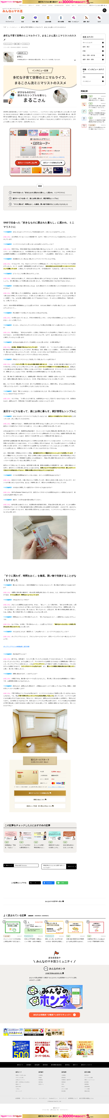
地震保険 (86, 1084)
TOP (4, 27)
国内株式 (64, 1077)
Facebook (49, 882)
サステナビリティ (64, 1109)
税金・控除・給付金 (89, 55)
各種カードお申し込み (21, 1075)
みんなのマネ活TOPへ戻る (53, 901)
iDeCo (63, 1086)
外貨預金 (41, 1079)
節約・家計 (86, 47)
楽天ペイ (74, 5)
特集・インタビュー (73, 21)
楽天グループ (22, 5)
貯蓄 (84, 51)
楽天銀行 (38, 5)
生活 (22, 21)
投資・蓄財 (35, 21)
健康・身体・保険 (88, 59)
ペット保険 (87, 1088)
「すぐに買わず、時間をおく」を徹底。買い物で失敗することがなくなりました (40, 204)
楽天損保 (86, 1082)
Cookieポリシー (53, 1098)
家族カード (18, 1084)
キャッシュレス (87, 42)
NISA (63, 1084)
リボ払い (18, 1088)
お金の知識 (48, 21)
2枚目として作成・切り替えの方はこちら (39, 806)
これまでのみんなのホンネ (53, 973)
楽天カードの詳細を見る (51, 163)
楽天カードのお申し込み (26, 163)
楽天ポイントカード (82, 5)
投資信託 (64, 1082)
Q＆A (99, 21)
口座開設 (41, 1075)
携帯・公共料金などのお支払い (23, 1082)
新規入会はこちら (39, 799)
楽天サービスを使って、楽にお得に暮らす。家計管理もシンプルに (36, 198)
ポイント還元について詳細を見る (57, 157)
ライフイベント (10, 21)
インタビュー (13, 27)
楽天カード (31, 5)
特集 (84, 77)
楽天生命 (50, 5)
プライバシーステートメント (29, 1098)
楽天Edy (68, 5)
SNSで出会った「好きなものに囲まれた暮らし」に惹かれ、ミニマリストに (39, 192)
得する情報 (61, 21)
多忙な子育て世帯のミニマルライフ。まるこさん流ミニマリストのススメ (43, 27)
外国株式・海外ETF (66, 1079)
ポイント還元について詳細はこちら (56, 787)
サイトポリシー (43, 1098)
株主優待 (64, 1091)
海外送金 (41, 1082)
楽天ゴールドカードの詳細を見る (39, 793)
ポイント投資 (65, 1088)
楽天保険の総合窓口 (59, 5)
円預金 (40, 1077)
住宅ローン (41, 1084)
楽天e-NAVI (18, 1086)
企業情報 (17, 1098)
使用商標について (73, 1098)
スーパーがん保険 (88, 1077)
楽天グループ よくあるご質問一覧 (97, 5)
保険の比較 (87, 1091)
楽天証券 (44, 5)
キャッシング (19, 1091)
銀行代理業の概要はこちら (86, 1098)
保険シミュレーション (89, 1079)
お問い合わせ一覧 (54, 1109)
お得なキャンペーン (20, 1079)
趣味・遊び (86, 21)
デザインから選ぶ (20, 1077)
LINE (62, 882)
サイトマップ (62, 1098)
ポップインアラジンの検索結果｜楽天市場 (16, 646)
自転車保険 (87, 1086)
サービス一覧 (45, 1109)
